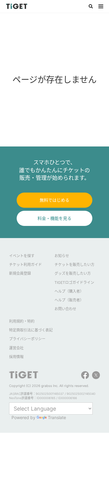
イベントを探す (22, 256)
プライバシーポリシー (27, 339)
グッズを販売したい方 (72, 273)
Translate (57, 417)
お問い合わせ (65, 309)
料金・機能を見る (54, 218)
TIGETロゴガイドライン (74, 282)
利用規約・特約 (22, 321)
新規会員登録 (20, 273)
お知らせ (61, 256)
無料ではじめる (54, 200)
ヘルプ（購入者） (69, 291)
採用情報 (16, 357)
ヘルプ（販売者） (69, 300)
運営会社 (16, 348)
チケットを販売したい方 (74, 264)
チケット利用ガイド (25, 264)
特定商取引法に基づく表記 (31, 330)
